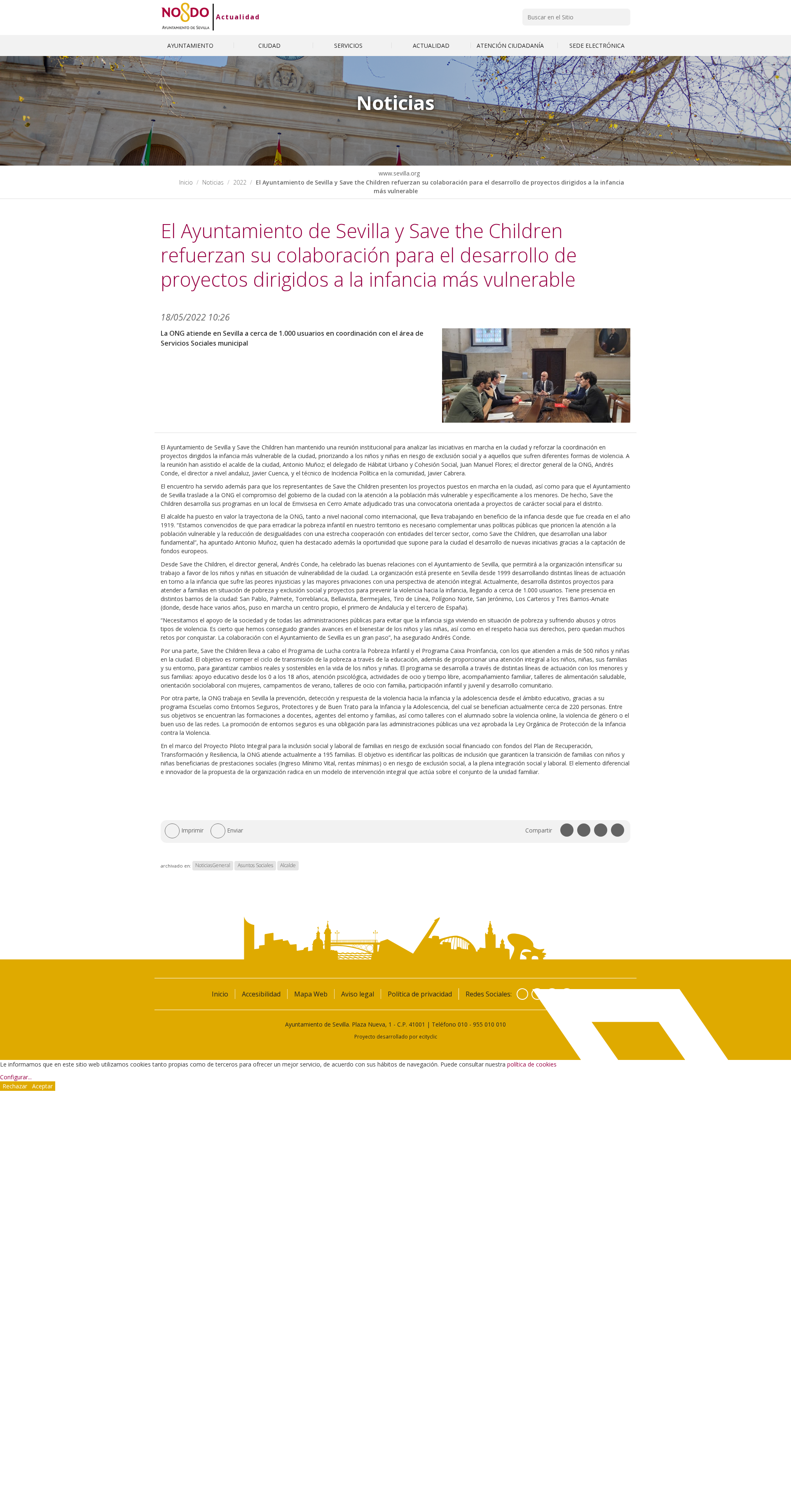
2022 (239, 182)
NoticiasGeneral (212, 865)
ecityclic (428, 1036)
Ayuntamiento (191, 45)
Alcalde (288, 865)
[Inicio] (186, 16)
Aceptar (42, 1086)
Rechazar (14, 1086)
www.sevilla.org (398, 173)
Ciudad (270, 45)
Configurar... (16, 1077)
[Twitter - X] (537, 994)
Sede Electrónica (597, 45)
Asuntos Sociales (255, 865)
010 (463, 1024)
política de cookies (532, 1064)
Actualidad (238, 16)
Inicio (186, 182)
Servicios (349, 45)
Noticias (213, 182)
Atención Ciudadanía (511, 45)
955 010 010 (489, 1024)
